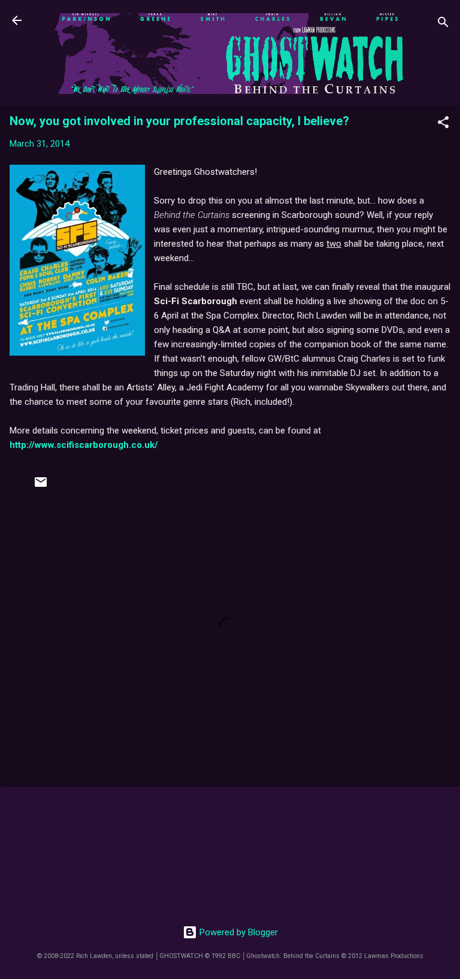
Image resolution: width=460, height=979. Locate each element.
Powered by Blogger (237, 932)
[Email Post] (41, 486)
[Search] (443, 24)
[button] (443, 124)
